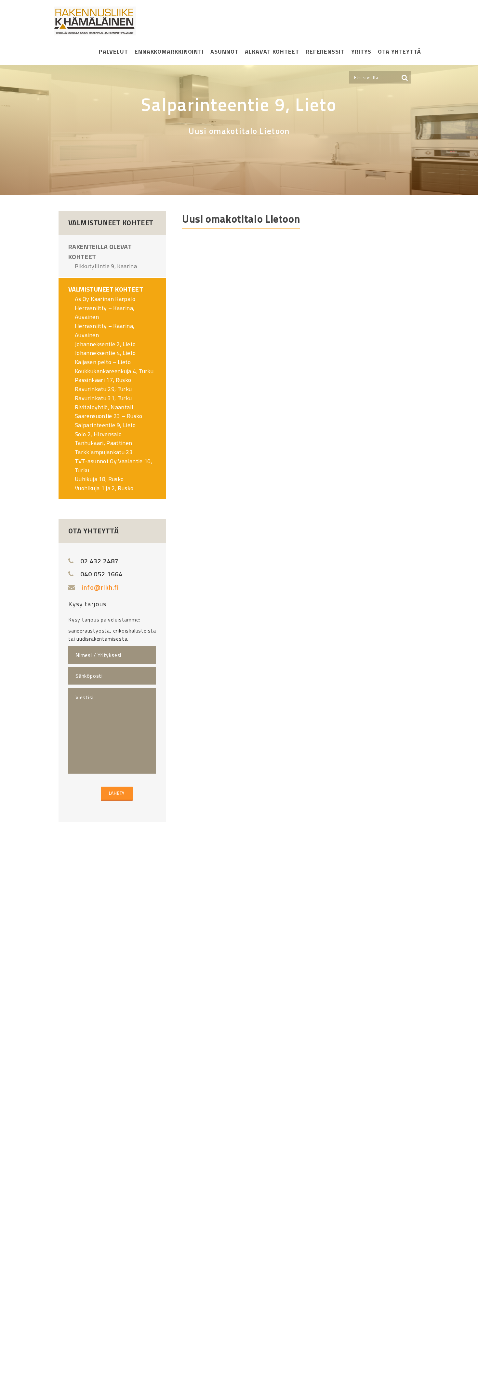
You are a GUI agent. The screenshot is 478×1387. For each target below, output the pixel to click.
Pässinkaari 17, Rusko (103, 379)
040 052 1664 (101, 574)
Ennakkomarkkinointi (169, 51)
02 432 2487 (99, 561)
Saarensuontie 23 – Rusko (108, 416)
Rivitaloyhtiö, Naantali (104, 407)
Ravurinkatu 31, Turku (103, 398)
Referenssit (325, 51)
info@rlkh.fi (100, 587)
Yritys (361, 51)
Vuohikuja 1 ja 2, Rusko (104, 488)
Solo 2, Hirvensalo (98, 434)
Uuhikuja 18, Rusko (99, 479)
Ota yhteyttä (399, 51)
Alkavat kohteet (272, 51)
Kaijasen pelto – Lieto (103, 362)
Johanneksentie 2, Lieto (105, 344)
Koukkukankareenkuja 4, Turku (114, 371)
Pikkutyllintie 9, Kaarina (106, 266)
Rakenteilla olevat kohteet (100, 252)
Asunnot (224, 51)
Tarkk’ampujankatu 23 (104, 452)
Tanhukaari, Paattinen (103, 442)
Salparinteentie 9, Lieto (105, 425)
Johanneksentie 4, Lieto (105, 352)
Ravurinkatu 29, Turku (103, 389)
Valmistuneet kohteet (105, 289)
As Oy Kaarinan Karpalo (105, 298)
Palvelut (113, 51)
